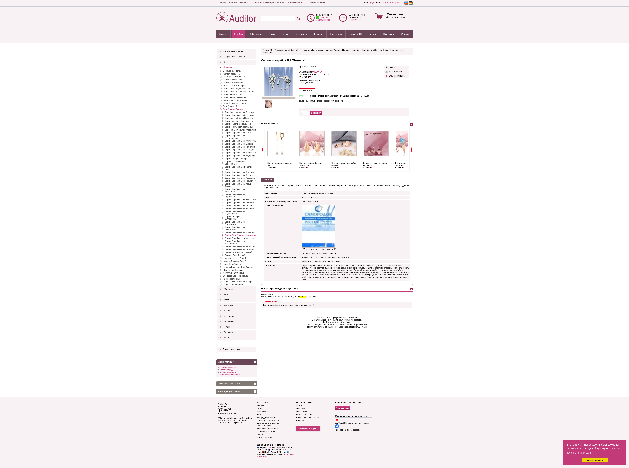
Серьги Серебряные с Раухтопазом (235, 212)
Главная (222, 3)
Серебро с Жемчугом (233, 83)
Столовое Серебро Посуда (235, 276)
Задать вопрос (323, 20)
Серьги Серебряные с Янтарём (239, 249)
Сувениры (388, 34)
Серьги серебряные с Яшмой (238, 252)
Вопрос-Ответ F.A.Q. (305, 414)
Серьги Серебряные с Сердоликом (235, 223)
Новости (244, 3)
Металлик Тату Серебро (234, 273)
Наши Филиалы (317, 3)
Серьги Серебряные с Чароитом (240, 246)
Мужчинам (301, 34)
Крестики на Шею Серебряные (237, 258)
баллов (302, 297)
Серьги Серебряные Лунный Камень (238, 185)
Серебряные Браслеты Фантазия (239, 91)
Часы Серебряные (231, 279)
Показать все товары (233, 51)
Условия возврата (228, 372)
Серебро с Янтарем (232, 80)
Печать (391, 67)
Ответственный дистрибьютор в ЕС (282, 257)
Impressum (230, 422)
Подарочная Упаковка (233, 285)
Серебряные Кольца (232, 106)
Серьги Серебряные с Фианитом (240, 235)
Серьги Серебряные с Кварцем (239, 172)
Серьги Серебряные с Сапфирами (235, 228)
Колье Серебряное (232, 264)
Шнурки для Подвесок (233, 270)
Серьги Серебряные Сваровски (239, 238)
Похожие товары (269, 123)
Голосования (263, 412)
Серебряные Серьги (233, 109)
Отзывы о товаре (396, 76)
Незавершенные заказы (307, 417)
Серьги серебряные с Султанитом (235, 217)
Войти (385, 3)
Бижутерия (336, 34)
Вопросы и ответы (297, 3)
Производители (264, 437)
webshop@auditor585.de (313, 261)
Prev (262, 149)
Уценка (405, 34)
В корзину (316, 113)
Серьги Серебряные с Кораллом (240, 178)
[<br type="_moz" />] (281, 143)
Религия (318, 34)
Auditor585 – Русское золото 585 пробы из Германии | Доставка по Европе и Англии (302, 50)
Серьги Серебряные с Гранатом (240, 147)
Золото (223, 34)
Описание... (307, 90)
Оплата (260, 434)
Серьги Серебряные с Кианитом (240, 175)
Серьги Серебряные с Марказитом (235, 195)
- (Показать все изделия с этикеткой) (319, 249)
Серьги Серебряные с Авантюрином (235, 137)
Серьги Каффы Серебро (236, 159)
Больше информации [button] (580, 453)
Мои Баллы (301, 412)
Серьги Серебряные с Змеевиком (240, 153)
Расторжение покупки (308, 429)
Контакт (233, 3)
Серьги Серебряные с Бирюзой (239, 144)
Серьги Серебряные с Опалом (239, 205)
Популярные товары (232, 349)
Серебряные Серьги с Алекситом (240, 130)
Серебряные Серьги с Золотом (239, 112)
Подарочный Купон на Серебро (238, 282)
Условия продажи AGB (267, 429)
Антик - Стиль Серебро (234, 85)
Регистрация (395, 3)
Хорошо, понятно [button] (595, 460)
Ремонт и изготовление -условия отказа (268, 424)
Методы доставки (229, 391)
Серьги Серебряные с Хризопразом (235, 242)
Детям (285, 34)
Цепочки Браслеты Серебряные (238, 267)
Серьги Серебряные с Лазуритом (240, 181)
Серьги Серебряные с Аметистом (240, 141)
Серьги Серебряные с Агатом (238, 133)
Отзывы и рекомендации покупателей (279, 288)
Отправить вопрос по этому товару (318, 193)
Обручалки (256, 34)
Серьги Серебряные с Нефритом (240, 199)
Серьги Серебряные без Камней (240, 115)
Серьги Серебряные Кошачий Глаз (239, 168)
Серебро (238, 34)
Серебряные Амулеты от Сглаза (238, 88)
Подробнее (354, 20)
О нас (259, 409)
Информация (226, 362)
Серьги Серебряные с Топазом (239, 232)
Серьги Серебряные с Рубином (239, 208)
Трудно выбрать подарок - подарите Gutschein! (321, 101)
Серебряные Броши (232, 94)
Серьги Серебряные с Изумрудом (240, 156)
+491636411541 (326, 17)
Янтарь (373, 34)
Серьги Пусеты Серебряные (238, 124)
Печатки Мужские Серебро (235, 103)
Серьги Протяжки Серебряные (239, 127)
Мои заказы (301, 409)
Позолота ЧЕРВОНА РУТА (235, 77)
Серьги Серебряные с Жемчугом (240, 150)
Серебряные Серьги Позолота (239, 118)
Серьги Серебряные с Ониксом (239, 202)
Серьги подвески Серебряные (239, 121)
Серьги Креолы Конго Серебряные (235, 162)
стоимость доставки (353, 320)
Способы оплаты (229, 384)
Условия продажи (228, 370)
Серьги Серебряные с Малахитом (235, 190)
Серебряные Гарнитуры (234, 97)
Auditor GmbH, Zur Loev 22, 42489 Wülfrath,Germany (325, 257)
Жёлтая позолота (231, 74)
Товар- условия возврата (268, 420)
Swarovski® (355, 34)
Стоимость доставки (229, 367)
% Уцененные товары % (234, 57)
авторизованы (286, 305)
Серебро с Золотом (232, 71)
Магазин (346, 50)
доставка (309, 83)
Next (411, 149)
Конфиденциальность (230, 374)
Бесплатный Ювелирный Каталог (268, 3)
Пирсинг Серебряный (235, 255)
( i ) (371, 3)
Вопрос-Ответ (263, 414)
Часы (272, 34)
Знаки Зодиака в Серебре (235, 100)
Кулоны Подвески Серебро (235, 261)
